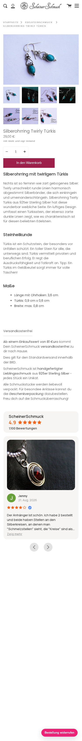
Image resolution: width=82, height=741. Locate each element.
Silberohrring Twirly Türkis (24, 26)
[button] (11, 534)
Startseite (11, 22)
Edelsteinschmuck (39, 22)
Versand (30, 141)
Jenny (19, 496)
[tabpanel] (41, 59)
